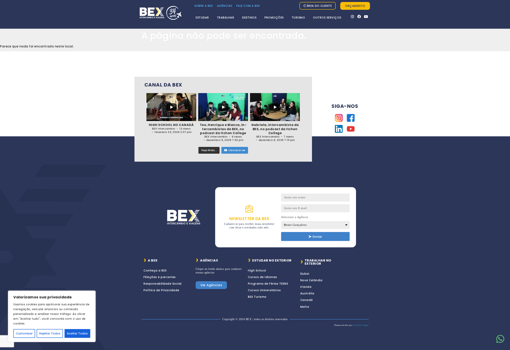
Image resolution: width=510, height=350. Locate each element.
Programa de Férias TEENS (268, 284)
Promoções (274, 18)
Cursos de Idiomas (262, 277)
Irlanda (306, 287)
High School (257, 270)
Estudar (202, 18)
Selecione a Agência (294, 217)
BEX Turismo (257, 297)
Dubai (304, 274)
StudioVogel (361, 325)
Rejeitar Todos (49, 333)
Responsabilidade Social (162, 284)
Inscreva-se (237, 150)
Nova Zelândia (311, 280)
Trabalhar (225, 18)
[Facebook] (359, 17)
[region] (52, 316)
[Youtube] (366, 17)
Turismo (298, 18)
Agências (224, 6)
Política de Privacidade (161, 290)
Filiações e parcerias (159, 277)
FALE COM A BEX (248, 6)
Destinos (249, 18)
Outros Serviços (327, 18)
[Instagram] (352, 17)
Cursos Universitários (264, 290)
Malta (304, 307)
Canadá (306, 300)
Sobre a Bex (203, 6)
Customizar (24, 333)
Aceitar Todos (77, 333)
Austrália (307, 293)
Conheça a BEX (155, 270)
